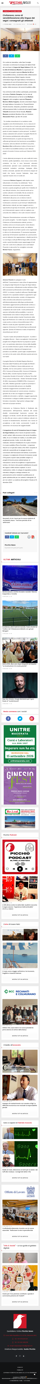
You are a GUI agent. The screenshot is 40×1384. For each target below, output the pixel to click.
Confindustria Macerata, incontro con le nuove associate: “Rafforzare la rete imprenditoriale (18, 1229)
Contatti (20, 1367)
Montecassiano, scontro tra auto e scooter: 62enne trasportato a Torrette (19, 593)
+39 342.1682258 (22, 1342)
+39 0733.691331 (22, 1339)
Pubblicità (20, 1370)
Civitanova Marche (16, 11)
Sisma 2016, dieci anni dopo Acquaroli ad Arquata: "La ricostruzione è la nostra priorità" (19, 665)
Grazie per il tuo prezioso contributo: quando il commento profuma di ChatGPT (18, 1295)
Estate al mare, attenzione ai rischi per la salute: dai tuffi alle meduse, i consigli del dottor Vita (20, 1171)
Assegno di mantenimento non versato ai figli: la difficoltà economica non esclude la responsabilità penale (19, 1105)
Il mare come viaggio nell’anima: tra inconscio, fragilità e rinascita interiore (18, 972)
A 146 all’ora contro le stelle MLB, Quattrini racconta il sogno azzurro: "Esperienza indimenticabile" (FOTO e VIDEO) (19, 907)
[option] (20, 510)
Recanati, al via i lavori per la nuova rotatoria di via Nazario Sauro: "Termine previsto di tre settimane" (19, 520)
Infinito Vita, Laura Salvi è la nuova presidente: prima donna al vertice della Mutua (18, 1029)
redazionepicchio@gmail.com (23, 1346)
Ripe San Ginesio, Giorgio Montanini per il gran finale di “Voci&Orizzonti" (18, 700)
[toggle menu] (2, 3)
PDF (35, 24)
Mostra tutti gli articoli (20, 915)
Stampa (30, 24)
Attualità (6, 11)
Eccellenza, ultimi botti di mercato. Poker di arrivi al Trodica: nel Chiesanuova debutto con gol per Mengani (19, 629)
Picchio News (10, 545)
